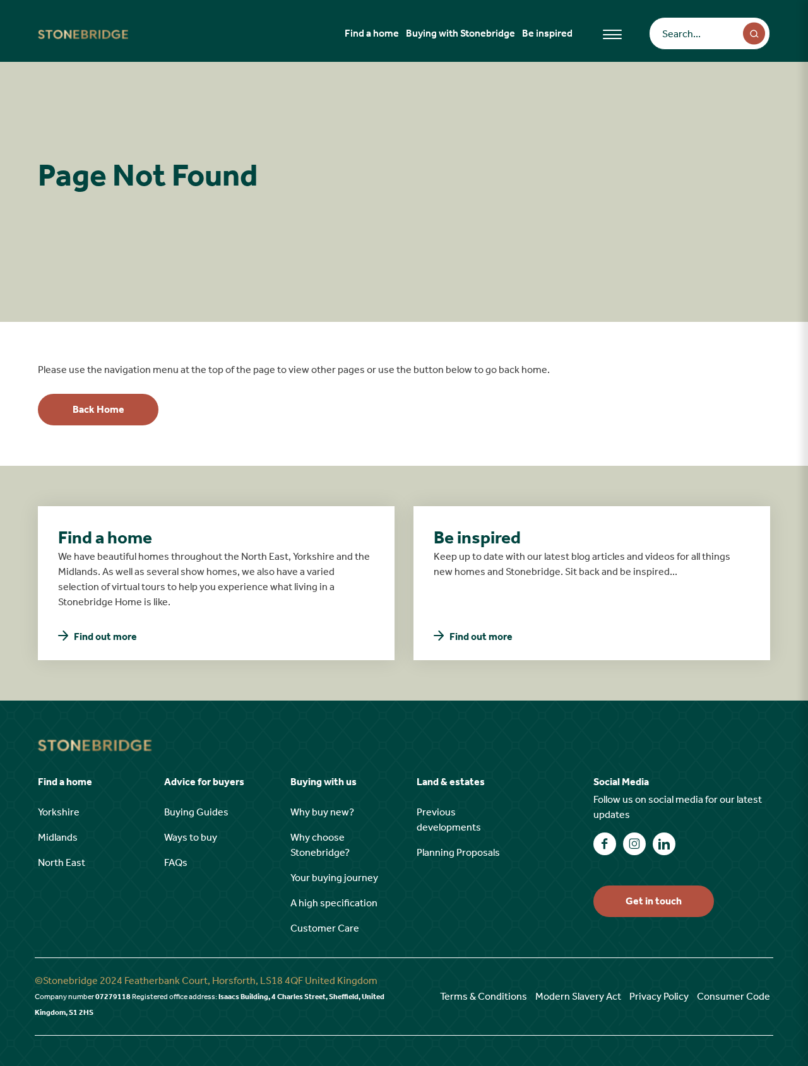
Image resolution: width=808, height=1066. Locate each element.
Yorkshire (59, 812)
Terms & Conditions (483, 996)
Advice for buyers (204, 782)
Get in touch (654, 901)
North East (61, 862)
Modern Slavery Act (578, 996)
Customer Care (324, 928)
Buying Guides (196, 812)
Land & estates (451, 782)
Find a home (372, 33)
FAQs (175, 862)
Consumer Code (733, 996)
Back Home (98, 409)
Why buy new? (322, 812)
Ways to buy (190, 837)
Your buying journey (334, 878)
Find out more (105, 637)
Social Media (621, 782)
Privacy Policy (659, 996)
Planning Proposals (458, 852)
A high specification (333, 903)
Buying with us (323, 782)
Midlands (58, 837)
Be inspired (547, 33)
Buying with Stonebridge (460, 33)
